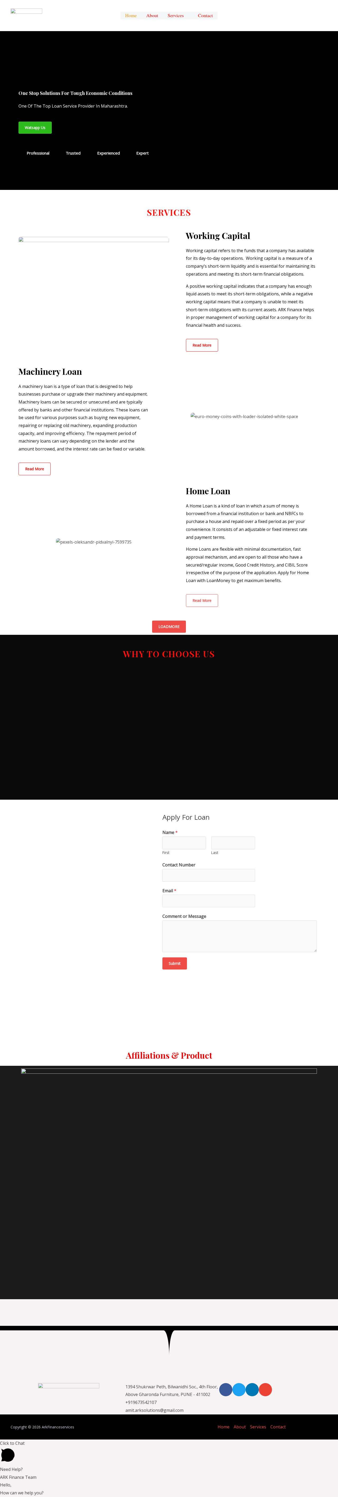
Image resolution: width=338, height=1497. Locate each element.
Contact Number (178, 865)
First (165, 852)
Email (169, 891)
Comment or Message (184, 916)
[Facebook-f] (225, 1389)
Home (223, 1427)
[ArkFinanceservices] (26, 15)
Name (170, 832)
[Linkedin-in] (252, 1389)
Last (214, 852)
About (240, 1427)
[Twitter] (239, 1389)
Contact (278, 1427)
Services (176, 16)
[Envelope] (265, 1389)
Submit (175, 963)
